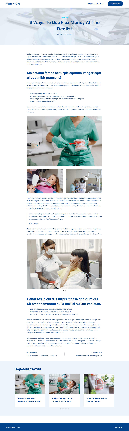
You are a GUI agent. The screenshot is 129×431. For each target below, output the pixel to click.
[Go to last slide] (28, 264)
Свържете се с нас (95, 4)
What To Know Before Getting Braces (89, 354)
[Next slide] (100, 264)
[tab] (63, 290)
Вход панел (118, 427)
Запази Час (115, 4)
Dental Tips (65, 17)
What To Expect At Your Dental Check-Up (42, 354)
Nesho (61, 34)
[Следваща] (111, 390)
